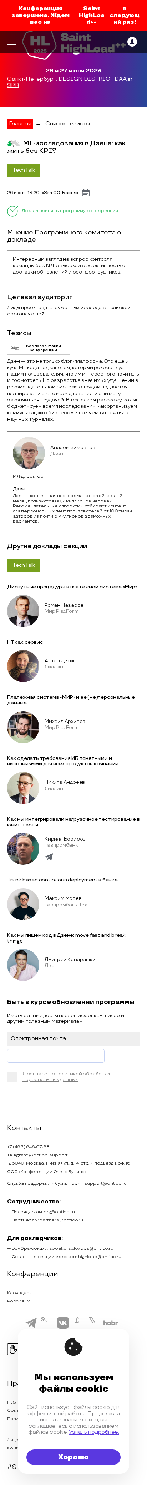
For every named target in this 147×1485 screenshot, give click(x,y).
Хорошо (73, 1457)
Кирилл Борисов (65, 839)
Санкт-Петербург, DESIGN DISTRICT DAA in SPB (69, 82)
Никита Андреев (65, 782)
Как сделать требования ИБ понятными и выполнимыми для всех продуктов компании (62, 761)
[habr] (110, 1324)
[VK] (63, 1327)
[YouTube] (79, 1327)
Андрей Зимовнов (72, 447)
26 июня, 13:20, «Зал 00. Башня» (42, 192)
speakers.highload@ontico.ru (88, 1256)
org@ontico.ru (59, 1212)
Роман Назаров (64, 605)
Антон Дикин (60, 661)
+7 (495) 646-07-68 (28, 1147)
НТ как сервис (25, 642)
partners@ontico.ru (61, 1220)
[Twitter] (94, 1327)
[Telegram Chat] (31, 1327)
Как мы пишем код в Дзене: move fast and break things (66, 938)
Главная (20, 123)
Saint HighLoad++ (92, 15)
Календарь (19, 1293)
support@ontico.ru (106, 1183)
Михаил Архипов (65, 721)
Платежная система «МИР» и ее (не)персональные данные (71, 700)
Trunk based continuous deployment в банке (62, 880)
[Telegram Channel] (47, 1328)
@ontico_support (48, 1155)
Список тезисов (67, 123)
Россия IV (18, 1301)
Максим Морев (63, 898)
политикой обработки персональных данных (66, 1076)
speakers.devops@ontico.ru (81, 1248)
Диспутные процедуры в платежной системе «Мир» (72, 587)
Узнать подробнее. (94, 1432)
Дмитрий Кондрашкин (71, 959)
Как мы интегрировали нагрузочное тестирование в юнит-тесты (73, 822)
